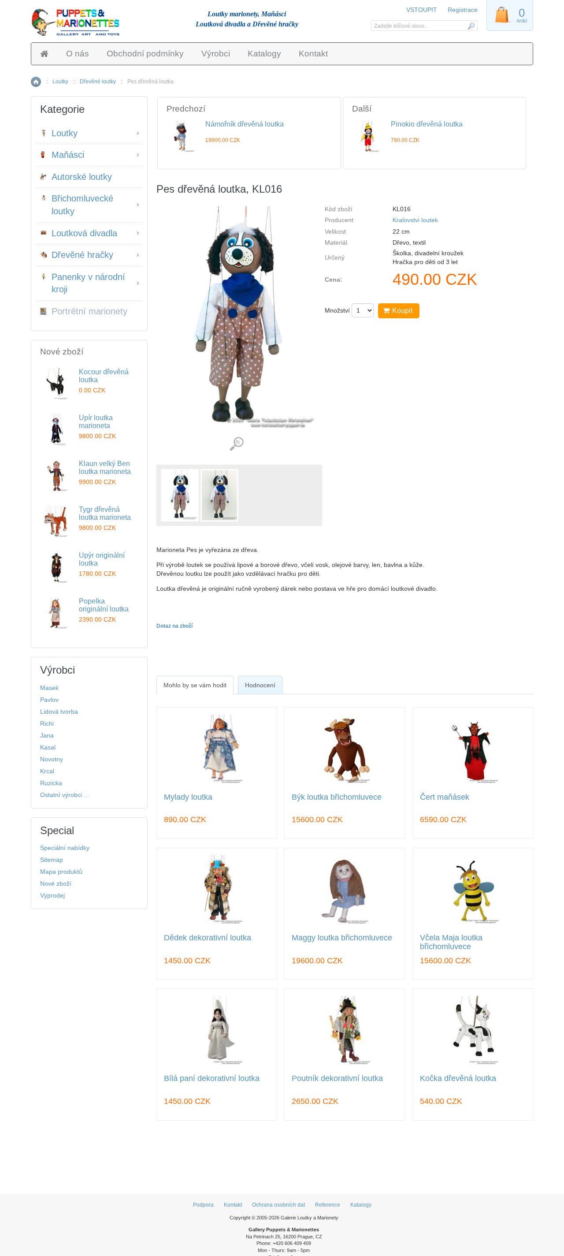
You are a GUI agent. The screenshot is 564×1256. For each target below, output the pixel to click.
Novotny (51, 759)
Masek (49, 687)
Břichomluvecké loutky (82, 205)
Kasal (48, 747)
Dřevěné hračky (82, 255)
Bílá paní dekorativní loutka (212, 1078)
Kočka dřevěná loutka (458, 1078)
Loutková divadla (84, 233)
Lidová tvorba (59, 711)
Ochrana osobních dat (278, 1205)
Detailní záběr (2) (236, 444)
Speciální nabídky (64, 847)
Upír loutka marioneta (96, 421)
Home (36, 82)
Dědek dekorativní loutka (207, 938)
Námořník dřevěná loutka (244, 124)
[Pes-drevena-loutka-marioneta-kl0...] (180, 495)
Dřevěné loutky (98, 81)
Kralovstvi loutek (415, 220)
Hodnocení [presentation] (260, 685)
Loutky (60, 81)
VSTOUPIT (422, 9)
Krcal (47, 771)
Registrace (463, 9)
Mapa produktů (61, 871)
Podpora (203, 1205)
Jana (47, 735)
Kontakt (313, 53)
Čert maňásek (444, 797)
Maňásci (68, 155)
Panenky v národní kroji (88, 283)
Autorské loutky (82, 177)
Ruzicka (51, 782)
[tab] (195, 685)
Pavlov (49, 699)
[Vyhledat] (470, 25)
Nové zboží (55, 883)
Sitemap (51, 859)
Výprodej (52, 895)
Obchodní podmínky (145, 53)
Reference (327, 1205)
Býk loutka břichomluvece (337, 797)
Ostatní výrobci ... (64, 794)
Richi (47, 723)
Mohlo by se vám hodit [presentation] (194, 685)
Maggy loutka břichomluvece (342, 938)
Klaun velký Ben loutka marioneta (105, 467)
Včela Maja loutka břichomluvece (451, 942)
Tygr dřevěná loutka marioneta (105, 513)
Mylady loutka (188, 797)
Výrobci (215, 53)
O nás (77, 53)
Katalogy (264, 53)
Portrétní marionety (89, 311)
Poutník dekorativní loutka (337, 1078)
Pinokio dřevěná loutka (427, 124)
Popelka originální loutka (104, 605)
